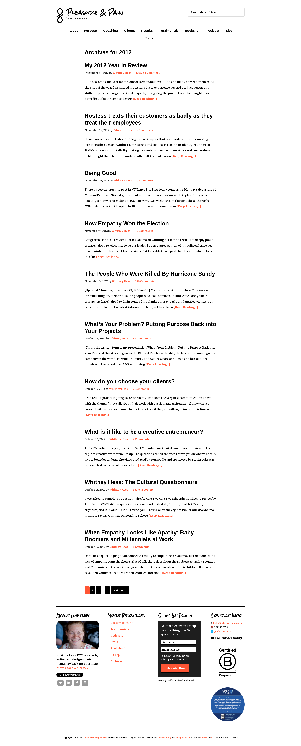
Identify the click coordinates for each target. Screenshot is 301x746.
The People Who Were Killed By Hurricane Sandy (150, 274)
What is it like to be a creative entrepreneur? (144, 432)
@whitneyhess (222, 631)
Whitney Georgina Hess (96, 737)
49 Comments (142, 338)
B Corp (115, 655)
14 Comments (144, 230)
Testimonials (120, 629)
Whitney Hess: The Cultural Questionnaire (141, 482)
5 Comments (145, 130)
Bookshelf (118, 648)
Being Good (100, 173)
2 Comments (141, 439)
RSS (213, 737)
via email (204, 737)
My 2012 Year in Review (116, 65)
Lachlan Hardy (164, 737)
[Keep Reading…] (145, 99)
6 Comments (141, 546)
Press (114, 642)
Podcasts (117, 635)
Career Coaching (122, 623)
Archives (116, 661)
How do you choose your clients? (130, 381)
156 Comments (145, 281)
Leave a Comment (148, 72)
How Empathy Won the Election (127, 223)
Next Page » (119, 590)
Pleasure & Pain (95, 12)
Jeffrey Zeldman (183, 737)
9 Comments (145, 180)
